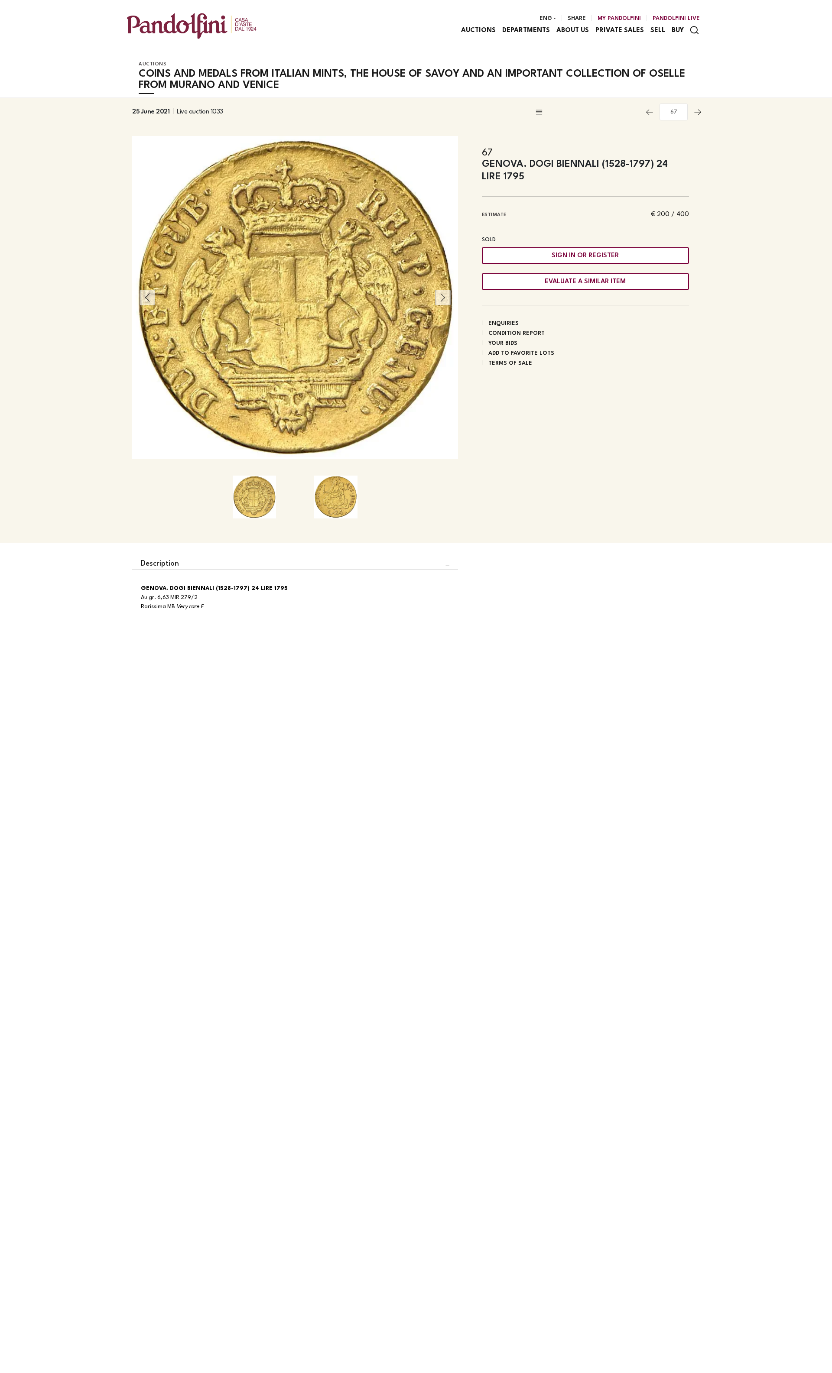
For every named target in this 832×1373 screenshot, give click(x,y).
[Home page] (191, 25)
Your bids (502, 343)
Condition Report (516, 333)
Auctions (478, 30)
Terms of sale (510, 363)
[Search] (694, 30)
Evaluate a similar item (585, 281)
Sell (657, 30)
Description (160, 563)
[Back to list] (587, 112)
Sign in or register (585, 256)
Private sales (619, 30)
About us (572, 30)
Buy (678, 30)
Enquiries (503, 323)
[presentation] (147, 297)
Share (577, 18)
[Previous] (649, 112)
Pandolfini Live (676, 18)
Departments (526, 30)
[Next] (697, 112)
